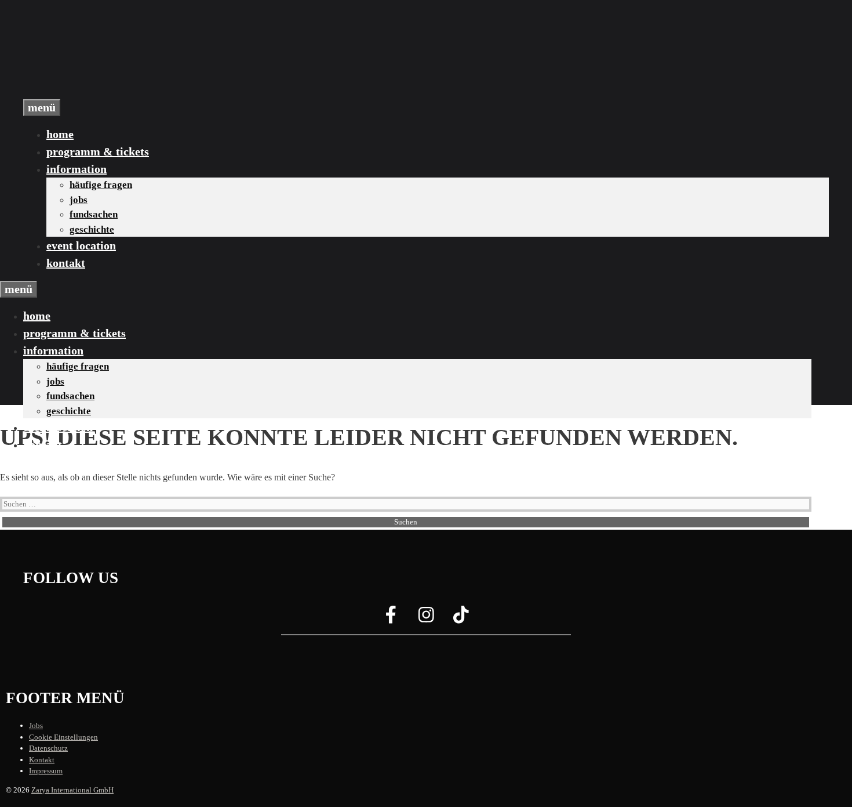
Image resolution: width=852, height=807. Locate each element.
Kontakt (65, 262)
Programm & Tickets (97, 151)
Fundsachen (94, 214)
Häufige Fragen (101, 184)
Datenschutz (48, 748)
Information (76, 168)
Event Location (81, 245)
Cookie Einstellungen (63, 737)
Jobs (79, 199)
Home (60, 134)
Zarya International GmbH (72, 790)
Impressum (46, 770)
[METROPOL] (81, 92)
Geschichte (92, 229)
